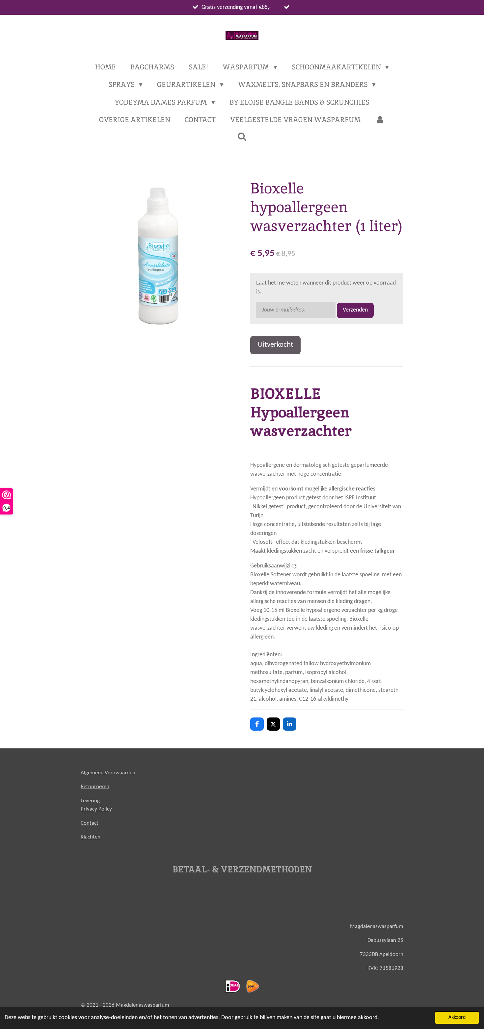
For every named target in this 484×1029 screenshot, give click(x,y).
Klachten (90, 837)
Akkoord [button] (457, 1017)
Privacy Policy (96, 809)
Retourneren (95, 787)
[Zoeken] (241, 136)
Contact (89, 823)
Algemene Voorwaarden (108, 773)
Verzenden (355, 310)
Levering (90, 801)
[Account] (379, 120)
